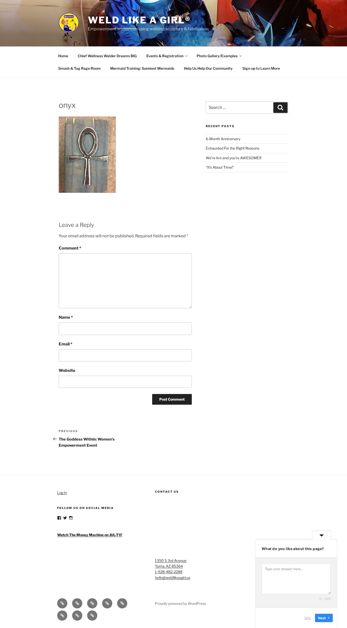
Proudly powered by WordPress (180, 603)
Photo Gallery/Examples (217, 56)
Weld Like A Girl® (139, 20)
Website (67, 370)
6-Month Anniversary (223, 139)
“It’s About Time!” (220, 167)
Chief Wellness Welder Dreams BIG (107, 56)
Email (65, 344)
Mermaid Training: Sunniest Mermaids (142, 68)
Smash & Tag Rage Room (79, 68)
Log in (62, 492)
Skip (307, 618)
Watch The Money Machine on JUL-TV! (89, 535)
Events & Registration (164, 56)
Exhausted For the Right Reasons (232, 148)
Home (63, 56)
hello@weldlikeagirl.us (172, 577)
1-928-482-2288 (168, 571)
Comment (70, 248)
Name (66, 317)
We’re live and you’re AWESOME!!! (233, 158)
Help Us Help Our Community (208, 68)
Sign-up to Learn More (261, 68)
